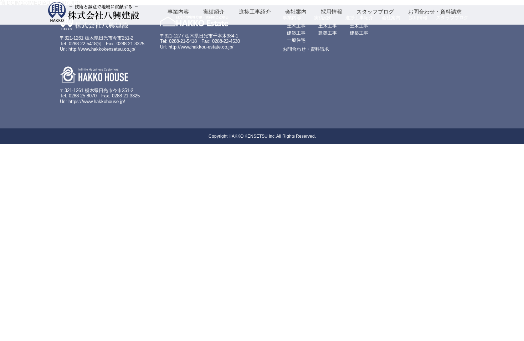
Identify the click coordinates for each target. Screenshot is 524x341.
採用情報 (331, 12)
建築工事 (296, 33)
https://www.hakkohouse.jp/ (96, 101)
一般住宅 (296, 40)
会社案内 (296, 12)
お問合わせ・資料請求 (435, 12)
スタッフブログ (375, 12)
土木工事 (296, 26)
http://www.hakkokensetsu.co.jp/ (101, 49)
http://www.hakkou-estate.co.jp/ (201, 47)
